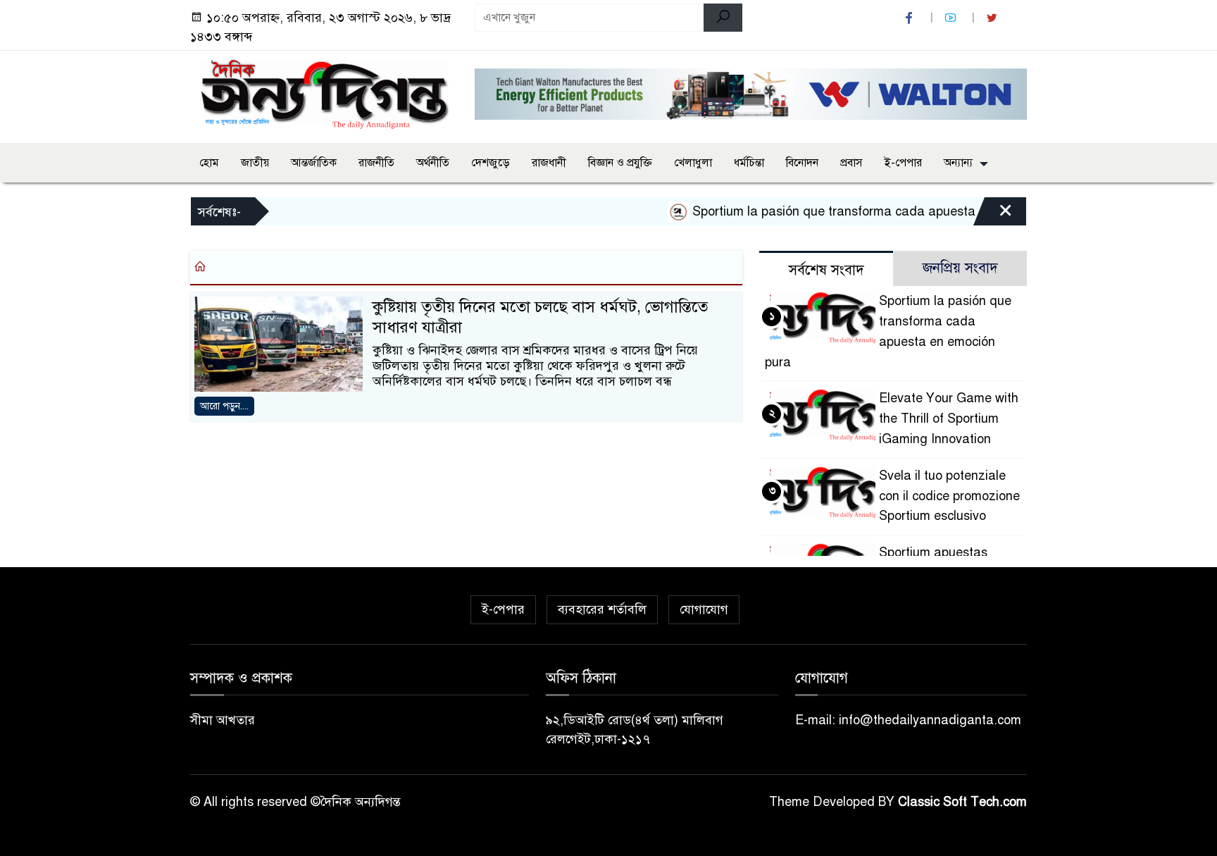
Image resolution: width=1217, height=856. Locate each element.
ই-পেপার (903, 163)
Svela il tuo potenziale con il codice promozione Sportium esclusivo (949, 496)
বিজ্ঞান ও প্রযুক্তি (620, 163)
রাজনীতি (376, 163)
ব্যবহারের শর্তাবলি (602, 609)
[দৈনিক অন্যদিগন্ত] (324, 94)
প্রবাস (851, 163)
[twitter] (993, 18)
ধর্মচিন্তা (749, 163)
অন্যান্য (958, 163)
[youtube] (952, 18)
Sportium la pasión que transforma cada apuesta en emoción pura (868, 211)
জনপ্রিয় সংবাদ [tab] (960, 268)
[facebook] (910, 18)
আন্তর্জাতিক (314, 163)
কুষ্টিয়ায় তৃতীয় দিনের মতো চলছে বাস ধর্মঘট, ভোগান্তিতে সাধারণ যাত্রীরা (540, 317)
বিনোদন (802, 163)
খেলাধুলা (693, 163)
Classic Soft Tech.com (962, 802)
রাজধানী (549, 163)
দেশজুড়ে (490, 163)
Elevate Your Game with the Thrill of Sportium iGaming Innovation (948, 418)
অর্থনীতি (432, 163)
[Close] (993, 215)
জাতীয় (255, 163)
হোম (209, 163)
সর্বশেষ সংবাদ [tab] (826, 270)
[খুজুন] (723, 18)
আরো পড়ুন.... (224, 406)
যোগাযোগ (704, 609)
